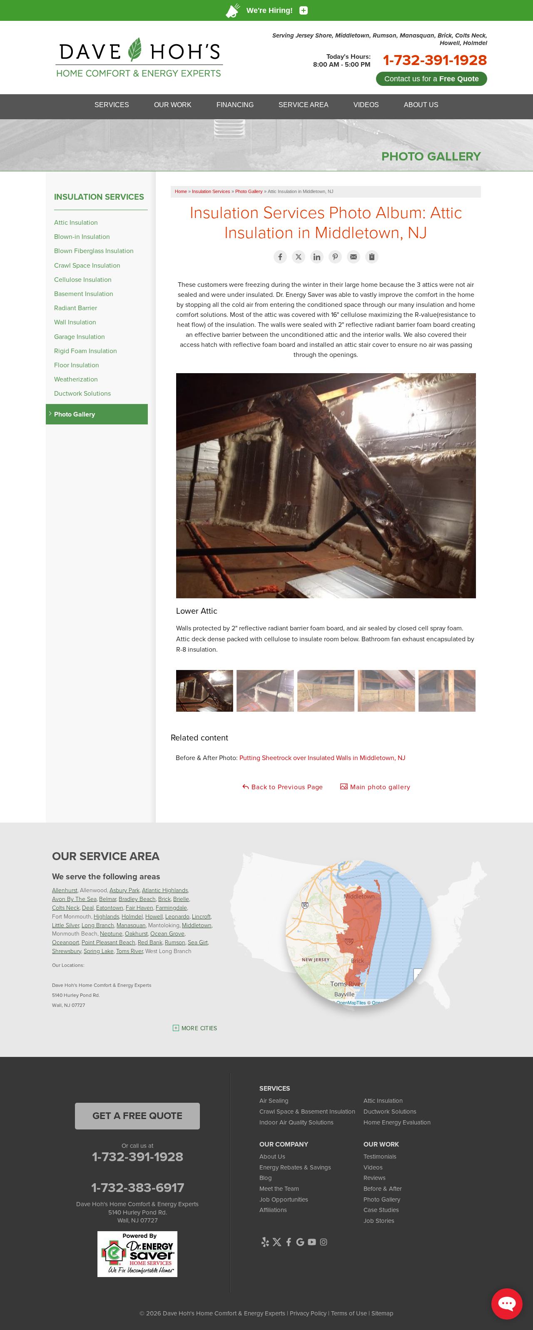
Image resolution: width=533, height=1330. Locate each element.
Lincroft (201, 916)
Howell (154, 916)
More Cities (199, 1028)
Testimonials (380, 1156)
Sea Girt (198, 942)
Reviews (375, 1177)
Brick (164, 899)
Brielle (181, 899)
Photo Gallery (74, 414)
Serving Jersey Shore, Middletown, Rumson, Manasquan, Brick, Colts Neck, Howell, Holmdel (379, 39)
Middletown (197, 925)
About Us (272, 1156)
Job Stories (379, 1220)
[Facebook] (289, 1242)
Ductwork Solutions (82, 393)
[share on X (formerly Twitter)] (298, 256)
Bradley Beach (137, 899)
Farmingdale (171, 907)
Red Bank (150, 942)
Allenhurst (64, 890)
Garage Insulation (79, 337)
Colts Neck (66, 907)
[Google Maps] (300, 1242)
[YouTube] (312, 1242)
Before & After (383, 1188)
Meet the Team (279, 1188)
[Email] (353, 256)
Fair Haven (139, 907)
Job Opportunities (283, 1199)
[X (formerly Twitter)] (277, 1242)
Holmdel (132, 916)
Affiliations (273, 1210)
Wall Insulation (75, 322)
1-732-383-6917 (137, 1187)
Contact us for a (431, 79)
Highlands (106, 916)
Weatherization (76, 379)
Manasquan (131, 925)
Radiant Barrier (75, 308)
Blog (265, 1177)
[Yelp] (265, 1242)
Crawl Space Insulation (87, 265)
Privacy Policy (308, 1313)
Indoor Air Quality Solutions (296, 1122)
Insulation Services (99, 196)
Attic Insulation (76, 222)
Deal (88, 907)
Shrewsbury (66, 951)
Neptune (111, 933)
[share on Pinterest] (335, 256)
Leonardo (177, 916)
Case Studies (381, 1210)
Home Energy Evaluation (397, 1122)
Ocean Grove (167, 933)
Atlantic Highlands (165, 890)
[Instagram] (324, 1242)
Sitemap (382, 1313)
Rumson (175, 942)
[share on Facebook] (280, 256)
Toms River (129, 951)
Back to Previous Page (287, 787)
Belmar (107, 899)
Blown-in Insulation (82, 237)
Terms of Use (349, 1313)
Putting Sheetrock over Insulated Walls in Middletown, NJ (322, 758)
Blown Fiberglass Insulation (94, 251)
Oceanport (65, 942)
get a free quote (137, 1115)
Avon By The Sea (74, 899)
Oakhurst (136, 933)
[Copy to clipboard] (372, 256)
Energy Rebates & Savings (295, 1167)
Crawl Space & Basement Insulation (307, 1111)
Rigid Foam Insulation (85, 351)
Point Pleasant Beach (108, 942)
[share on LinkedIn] (317, 256)
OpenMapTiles (351, 1002)
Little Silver (65, 925)
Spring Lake (99, 951)
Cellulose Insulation (83, 280)
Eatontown (109, 907)
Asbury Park (124, 890)
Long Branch (98, 925)
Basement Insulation (83, 294)
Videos (373, 1167)
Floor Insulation (76, 365)
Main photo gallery (379, 787)
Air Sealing (274, 1100)
